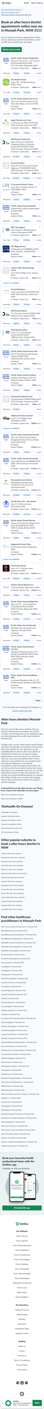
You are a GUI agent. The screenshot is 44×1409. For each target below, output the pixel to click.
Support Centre (22, 1333)
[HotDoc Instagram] (26, 1382)
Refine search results (11, 49)
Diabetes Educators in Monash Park (14, 1010)
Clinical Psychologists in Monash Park (14, 978)
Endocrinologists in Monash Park (13, 1022)
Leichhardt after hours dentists (12, 865)
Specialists (22, 1324)
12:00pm (16, 495)
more (38, 73)
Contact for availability (11, 283)
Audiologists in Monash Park (11, 967)
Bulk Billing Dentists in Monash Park (14, 931)
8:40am (26, 114)
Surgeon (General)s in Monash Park (14, 1138)
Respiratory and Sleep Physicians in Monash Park (18, 1118)
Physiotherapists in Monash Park (13, 1090)
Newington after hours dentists (12, 885)
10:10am (16, 157)
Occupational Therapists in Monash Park (16, 1054)
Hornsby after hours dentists (11, 881)
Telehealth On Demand (9, 812)
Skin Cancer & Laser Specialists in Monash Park (18, 1130)
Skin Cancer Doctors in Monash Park (14, 1126)
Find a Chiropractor (22, 1255)
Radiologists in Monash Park (11, 1110)
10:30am (16, 178)
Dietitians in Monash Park (10, 1014)
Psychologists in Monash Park (12, 1106)
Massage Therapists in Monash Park (14, 1038)
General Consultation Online (11, 824)
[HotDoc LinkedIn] (22, 1382)
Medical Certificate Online (10, 816)
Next (38, 700)
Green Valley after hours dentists (13, 897)
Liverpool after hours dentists (11, 901)
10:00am (27, 199)
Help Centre (22, 1292)
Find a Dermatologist (22, 1274)
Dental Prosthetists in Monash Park (14, 994)
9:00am (16, 304)
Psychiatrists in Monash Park (11, 1102)
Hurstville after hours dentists (12, 909)
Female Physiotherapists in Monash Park (15, 959)
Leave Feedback (22, 1297)
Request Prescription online (11, 820)
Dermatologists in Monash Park (12, 1006)
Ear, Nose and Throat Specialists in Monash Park (18, 1018)
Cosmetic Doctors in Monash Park (13, 982)
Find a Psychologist (22, 1260)
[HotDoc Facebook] (18, 1382)
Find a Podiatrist (22, 1250)
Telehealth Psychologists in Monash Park (15, 951)
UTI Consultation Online (10, 832)
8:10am (27, 73)
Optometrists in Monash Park (11, 1062)
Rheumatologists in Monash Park (13, 1122)
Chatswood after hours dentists (12, 877)
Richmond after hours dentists (12, 869)
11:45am (16, 92)
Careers (22, 1351)
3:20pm (27, 261)
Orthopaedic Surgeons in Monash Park (15, 1066)
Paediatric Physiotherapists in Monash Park (16, 1078)
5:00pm (16, 538)
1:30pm (16, 133)
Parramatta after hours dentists (12, 889)
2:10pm (27, 133)
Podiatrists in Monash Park (10, 1098)
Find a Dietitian (22, 1264)
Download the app (22, 1208)
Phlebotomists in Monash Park (12, 1086)
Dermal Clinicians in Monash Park (13, 1002)
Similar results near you (22, 711)
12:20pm (26, 578)
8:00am (16, 73)
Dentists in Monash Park (10, 998)
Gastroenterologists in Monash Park (14, 1030)
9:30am (16, 199)
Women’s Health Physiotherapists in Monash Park (19, 1142)
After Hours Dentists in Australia (11, 9)
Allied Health (22, 1315)
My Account (22, 1288)
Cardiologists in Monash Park (11, 971)
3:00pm (27, 390)
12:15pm (26, 92)
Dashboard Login (22, 1329)
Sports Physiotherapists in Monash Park (15, 1134)
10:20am (27, 693)
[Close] (2, 1403)
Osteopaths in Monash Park (11, 1070)
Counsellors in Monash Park (11, 986)
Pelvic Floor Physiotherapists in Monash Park (17, 1082)
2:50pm (16, 390)
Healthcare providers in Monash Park (14, 1146)
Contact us (22, 1356)
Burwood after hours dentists (12, 861)
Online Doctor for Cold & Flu (11, 828)
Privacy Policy (22, 1365)
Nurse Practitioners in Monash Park (14, 1046)
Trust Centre (22, 1370)
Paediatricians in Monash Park (12, 1074)
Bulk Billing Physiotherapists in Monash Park (17, 939)
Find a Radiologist (22, 1278)
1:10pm (16, 221)
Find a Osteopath (22, 1269)
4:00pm (27, 474)
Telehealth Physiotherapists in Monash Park (16, 947)
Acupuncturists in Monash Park (12, 963)
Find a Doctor (22, 1236)
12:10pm (16, 409)
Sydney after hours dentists (11, 853)
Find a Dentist (22, 1241)
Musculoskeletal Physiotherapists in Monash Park (19, 1042)
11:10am (27, 619)
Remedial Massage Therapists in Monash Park (17, 1114)
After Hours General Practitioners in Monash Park (19, 927)
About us (22, 1346)
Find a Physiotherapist (22, 1245)
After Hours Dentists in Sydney (12, 795)
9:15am (27, 304)
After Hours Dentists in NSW (10, 12)
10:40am (26, 178)
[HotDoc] (6, 3)
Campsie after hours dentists (11, 905)
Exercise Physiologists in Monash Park (14, 1026)
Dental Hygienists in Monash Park (13, 990)
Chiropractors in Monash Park (12, 974)
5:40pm (27, 221)
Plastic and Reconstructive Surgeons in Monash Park (20, 1094)
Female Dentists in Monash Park (13, 955)
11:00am (16, 619)
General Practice (22, 1310)
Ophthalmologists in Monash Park (13, 1058)
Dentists (22, 1319)
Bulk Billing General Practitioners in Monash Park (18, 935)
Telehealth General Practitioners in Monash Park (18, 943)
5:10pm (27, 157)
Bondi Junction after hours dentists (14, 873)
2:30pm (16, 261)
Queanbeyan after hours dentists (13, 857)
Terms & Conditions (22, 1360)
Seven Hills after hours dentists (12, 893)
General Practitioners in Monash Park (14, 1034)
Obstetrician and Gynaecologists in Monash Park (18, 1050)
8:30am (16, 114)
